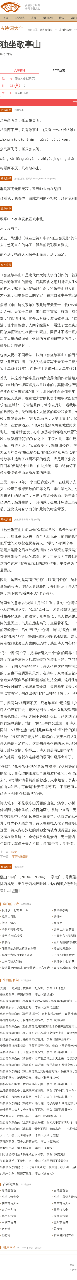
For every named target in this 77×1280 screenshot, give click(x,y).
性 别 (7, 85)
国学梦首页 (46, 29)
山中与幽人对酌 (12, 961)
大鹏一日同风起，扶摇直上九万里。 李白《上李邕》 (33, 988)
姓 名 (7, 78)
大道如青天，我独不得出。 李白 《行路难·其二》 (31, 1116)
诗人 (61, 17)
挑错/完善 (19, 110)
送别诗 (6, 1228)
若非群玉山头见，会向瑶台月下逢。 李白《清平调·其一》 (36, 1109)
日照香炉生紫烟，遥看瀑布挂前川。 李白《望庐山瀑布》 (36, 1039)
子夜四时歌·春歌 (12, 929)
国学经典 (20, 17)
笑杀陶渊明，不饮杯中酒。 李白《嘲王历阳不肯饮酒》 (34, 1160)
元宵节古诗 (61, 1216)
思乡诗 (58, 1228)
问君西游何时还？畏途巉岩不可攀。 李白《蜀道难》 (33, 1154)
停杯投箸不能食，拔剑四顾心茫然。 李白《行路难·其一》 (36, 1084)
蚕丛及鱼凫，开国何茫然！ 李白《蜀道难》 (27, 994)
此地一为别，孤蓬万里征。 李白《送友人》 (27, 1173)
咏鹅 (14, 852)
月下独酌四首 (20, 856)
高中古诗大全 (62, 1203)
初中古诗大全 (10, 1203)
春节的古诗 (9, 1216)
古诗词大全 (11, 28)
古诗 (33, 17)
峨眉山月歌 (9, 916)
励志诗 (6, 1235)
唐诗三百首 (9, 1190)
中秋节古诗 (9, 1222)
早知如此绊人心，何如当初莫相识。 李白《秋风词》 (33, 1020)
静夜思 (58, 923)
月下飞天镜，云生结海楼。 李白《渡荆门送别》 (30, 1135)
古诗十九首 (9, 1209)
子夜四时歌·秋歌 (64, 954)
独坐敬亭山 (12, 530)
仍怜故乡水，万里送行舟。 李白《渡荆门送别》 (30, 1007)
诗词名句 (48, 17)
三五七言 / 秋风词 (65, 935)
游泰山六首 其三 (64, 929)
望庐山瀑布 (9, 923)
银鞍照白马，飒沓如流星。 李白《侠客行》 (27, 1147)
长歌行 (6, 942)
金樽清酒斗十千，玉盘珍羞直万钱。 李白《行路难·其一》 (36, 1052)
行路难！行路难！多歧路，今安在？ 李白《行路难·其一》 (36, 1096)
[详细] (15, 890)
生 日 (7, 92)
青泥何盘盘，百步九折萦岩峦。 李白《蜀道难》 (30, 1141)
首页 (5, 17)
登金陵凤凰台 (62, 948)
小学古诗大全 (10, 1196)
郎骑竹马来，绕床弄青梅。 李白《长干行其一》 (30, 1077)
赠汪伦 (58, 916)
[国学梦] (10, 6)
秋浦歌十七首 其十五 (15, 910)
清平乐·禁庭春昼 (12, 935)
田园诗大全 (61, 1209)
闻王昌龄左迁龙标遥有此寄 (19, 948)
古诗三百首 (61, 1190)
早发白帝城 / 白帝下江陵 (17, 954)
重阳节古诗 (61, 1222)
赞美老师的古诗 (64, 1235)
